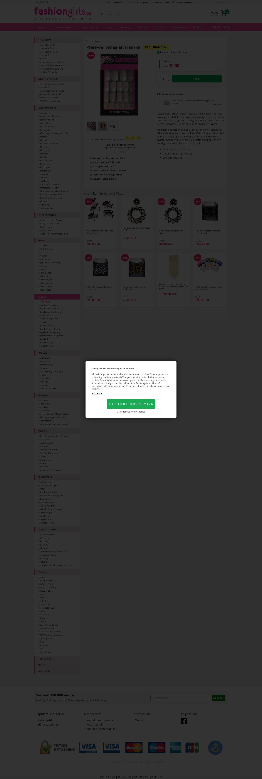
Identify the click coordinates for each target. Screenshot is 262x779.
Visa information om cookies (131, 411)
